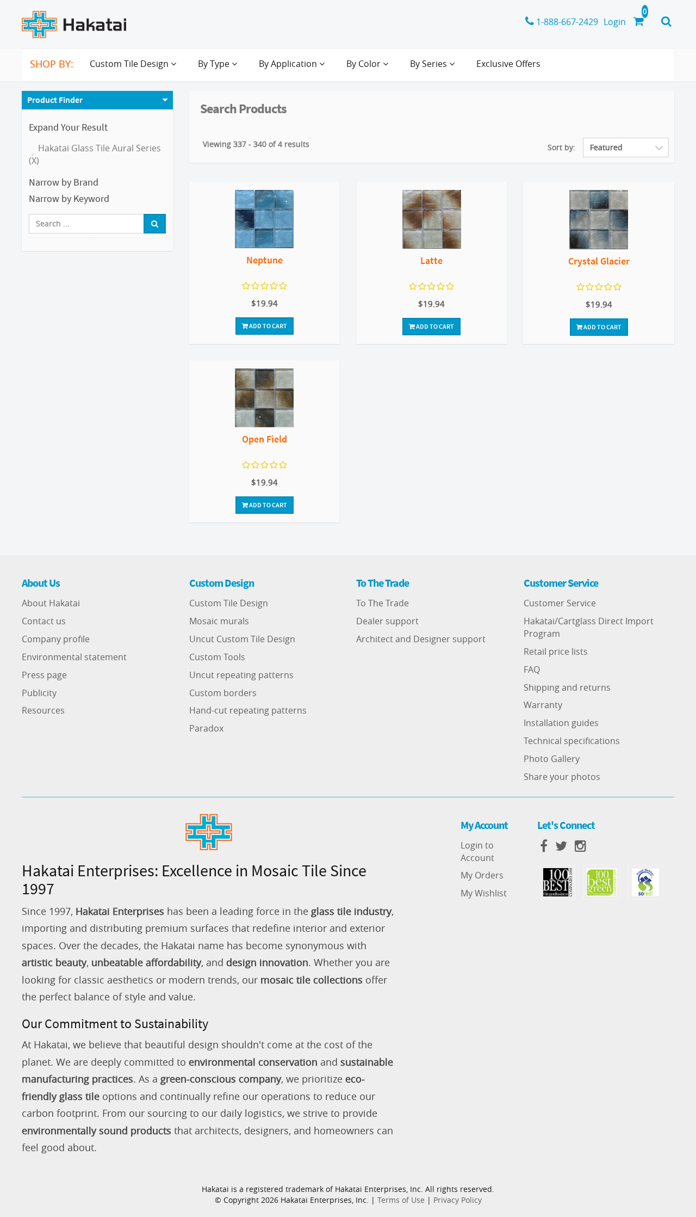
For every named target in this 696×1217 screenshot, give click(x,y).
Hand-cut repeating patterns (248, 710)
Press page (44, 675)
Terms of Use (401, 1200)
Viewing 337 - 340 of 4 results (256, 144)
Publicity (39, 693)
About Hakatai (51, 603)
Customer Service (560, 603)
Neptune (264, 260)
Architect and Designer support (421, 639)
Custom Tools (217, 657)
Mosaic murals (219, 621)
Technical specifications (572, 741)
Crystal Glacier (599, 261)
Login (615, 22)
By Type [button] (215, 64)
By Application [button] (289, 64)
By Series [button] (429, 64)
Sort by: (561, 147)
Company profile (56, 639)
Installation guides (561, 723)
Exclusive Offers (508, 64)
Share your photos (562, 777)
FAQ (532, 669)
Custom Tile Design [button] (130, 64)
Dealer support (387, 621)
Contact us (44, 621)
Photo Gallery (552, 759)
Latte (431, 260)
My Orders (482, 875)
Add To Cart (267, 326)
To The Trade (382, 603)
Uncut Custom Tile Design (242, 639)
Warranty (543, 705)
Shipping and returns (567, 687)
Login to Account (477, 851)
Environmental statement (74, 657)
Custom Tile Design (228, 603)
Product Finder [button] (55, 99)
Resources (43, 710)
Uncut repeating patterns (241, 675)
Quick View (264, 220)
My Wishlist (484, 893)
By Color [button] (364, 64)
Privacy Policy (457, 1200)
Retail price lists (556, 651)
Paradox (206, 728)
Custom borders (223, 693)
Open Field (264, 439)
